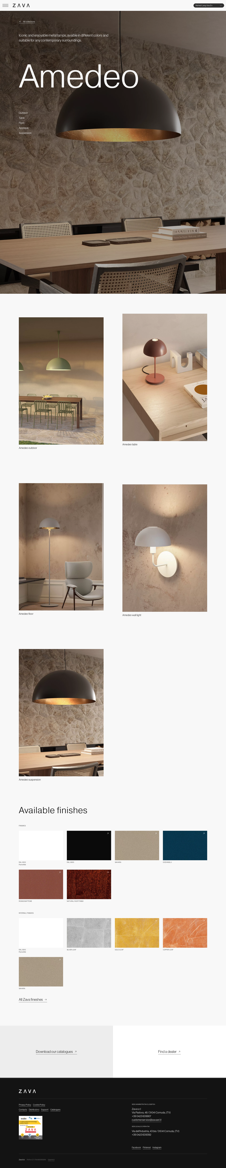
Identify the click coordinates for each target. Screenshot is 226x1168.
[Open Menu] (5, 5)
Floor (21, 122)
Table (22, 117)
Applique (23, 127)
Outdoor (23, 112)
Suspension (25, 133)
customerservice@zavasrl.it (146, 1119)
